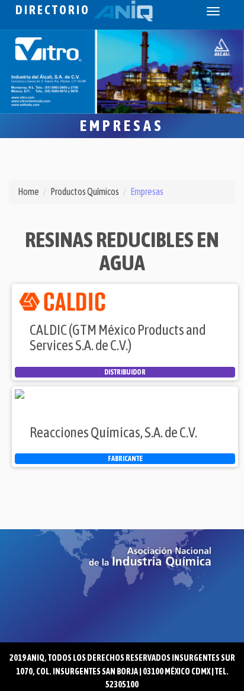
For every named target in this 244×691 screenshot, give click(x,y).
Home (28, 191)
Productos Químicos (84, 191)
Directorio (54, 10)
